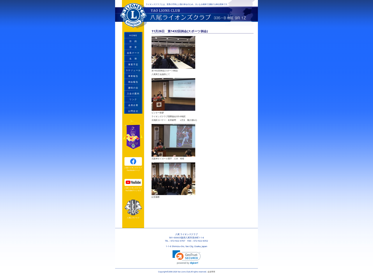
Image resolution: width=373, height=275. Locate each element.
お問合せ (133, 110)
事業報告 (133, 76)
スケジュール (133, 70)
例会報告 (133, 81)
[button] (186, 257)
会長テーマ (133, 52)
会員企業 (133, 105)
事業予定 (133, 64)
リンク (133, 99)
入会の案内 (133, 93)
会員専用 (211, 271)
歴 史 (133, 46)
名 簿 (133, 58)
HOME (133, 35)
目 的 (133, 41)
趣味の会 (133, 87)
